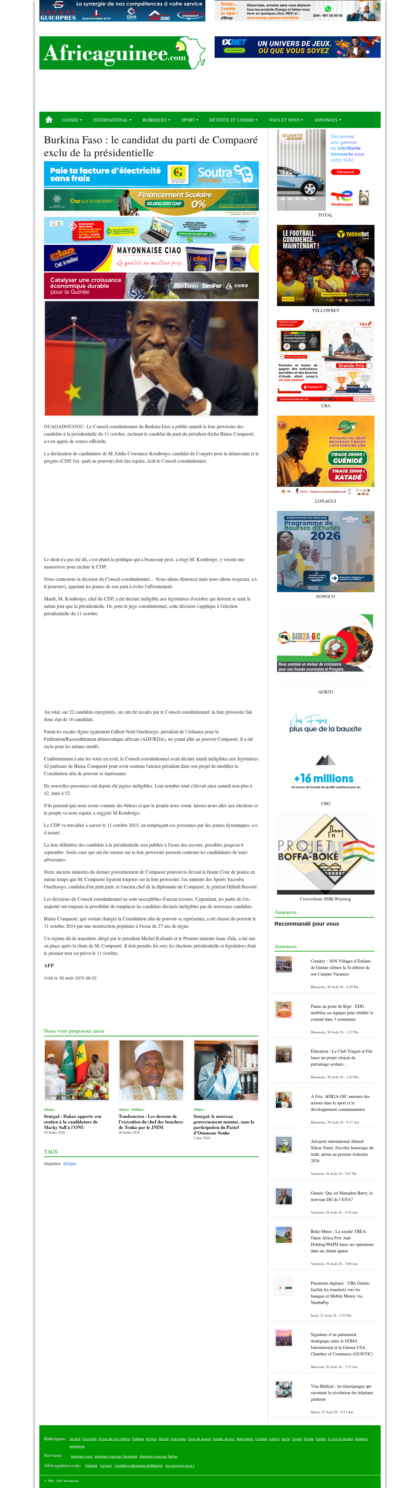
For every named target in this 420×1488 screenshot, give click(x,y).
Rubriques (155, 120)
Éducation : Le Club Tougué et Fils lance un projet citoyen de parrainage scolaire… (341, 1057)
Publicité (91, 1465)
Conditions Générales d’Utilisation (138, 1465)
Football (261, 1439)
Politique (138, 1439)
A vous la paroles (340, 1439)
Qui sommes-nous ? (180, 1465)
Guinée (70, 120)
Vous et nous (284, 120)
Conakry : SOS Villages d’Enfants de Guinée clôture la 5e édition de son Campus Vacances (341, 967)
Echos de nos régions (114, 1439)
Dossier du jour (224, 1439)
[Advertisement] (210, 93)
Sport (188, 120)
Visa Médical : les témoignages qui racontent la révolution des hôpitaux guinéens (342, 1392)
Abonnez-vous (81, 1456)
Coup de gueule (199, 1439)
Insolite (320, 1439)
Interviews (178, 1439)
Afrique (69, 1163)
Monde (164, 1439)
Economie (89, 1439)
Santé (285, 1439)
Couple (297, 1439)
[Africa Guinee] (122, 53)
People (309, 1439)
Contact (106, 1465)
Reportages (244, 1439)
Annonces (326, 120)
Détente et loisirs (231, 120)
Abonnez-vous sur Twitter (159, 1456)
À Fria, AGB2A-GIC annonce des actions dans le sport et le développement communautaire (340, 1102)
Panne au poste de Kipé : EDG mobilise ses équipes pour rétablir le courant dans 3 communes (342, 1012)
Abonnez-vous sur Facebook (116, 1456)
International (110, 120)
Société (75, 1439)
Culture (274, 1439)
